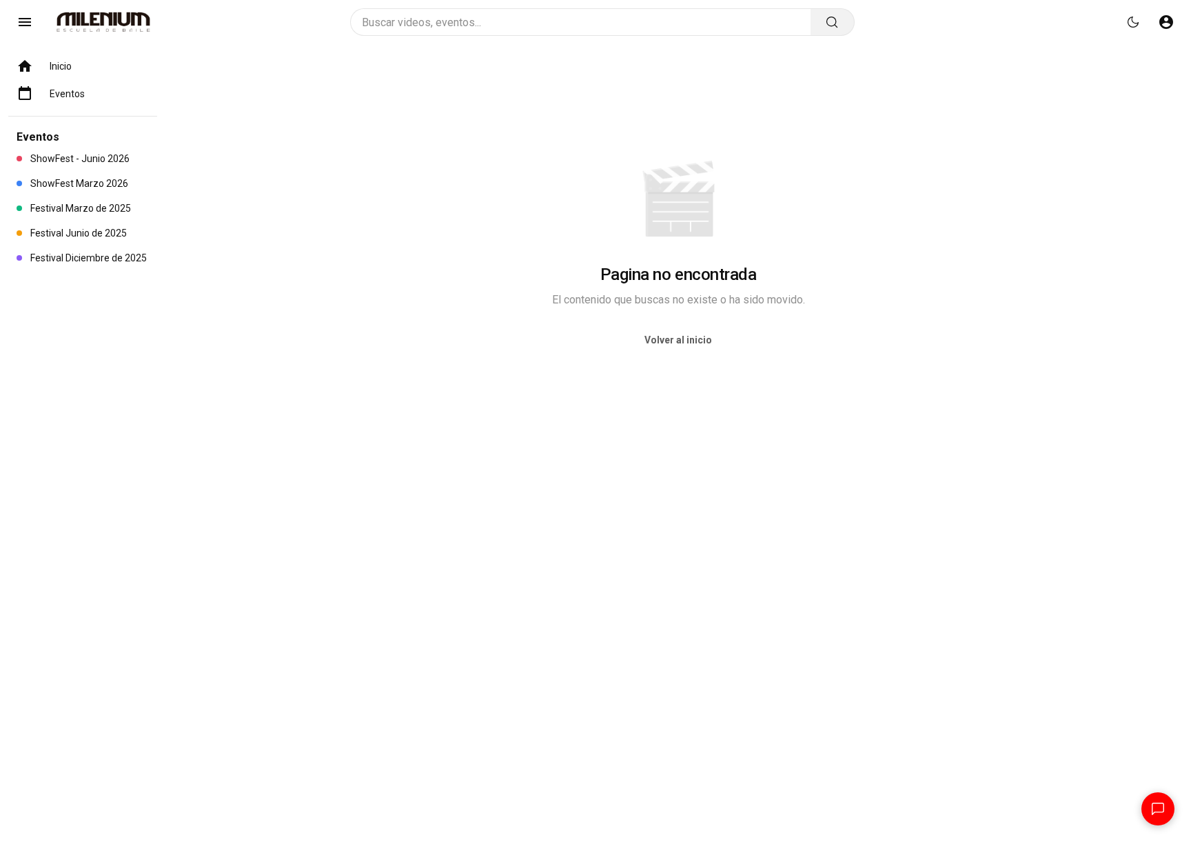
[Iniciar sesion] (1166, 22)
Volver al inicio (678, 339)
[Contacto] (1157, 808)
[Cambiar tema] (1133, 22)
